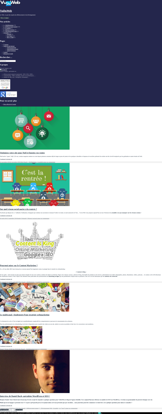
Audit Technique (11, 50)
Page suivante (19, 410)
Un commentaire (44, 282)
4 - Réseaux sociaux (31, 218)
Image (1, 349)
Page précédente (4, 410)
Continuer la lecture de (6, 159)
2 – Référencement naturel (10, 26)
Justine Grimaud (21, 218)
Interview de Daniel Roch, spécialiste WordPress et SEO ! (25, 396)
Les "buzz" (10, 36)
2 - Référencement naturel (32, 408)
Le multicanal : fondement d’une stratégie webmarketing (24, 315)
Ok (99, 413)
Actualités (6, 33)
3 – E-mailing (7, 28)
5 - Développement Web (45, 408)
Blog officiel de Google (9, 104)
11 (14, 410)
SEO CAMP (10, 37)
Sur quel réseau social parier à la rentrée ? (18, 209)
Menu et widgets (5, 18)
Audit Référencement (12, 49)
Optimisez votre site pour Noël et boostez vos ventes (22, 153)
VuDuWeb (6, 10)
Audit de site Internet (9, 46)
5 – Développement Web (10, 31)
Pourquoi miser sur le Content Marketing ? (19, 265)
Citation (2, 408)
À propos (5, 44)
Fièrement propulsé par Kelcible (8, 411)
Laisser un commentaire (49, 162)
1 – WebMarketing (8, 25)
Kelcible (9, 34)
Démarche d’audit (8, 53)
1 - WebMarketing (32, 162)
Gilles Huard (23, 162)
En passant (3, 282)
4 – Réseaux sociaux (8, 30)
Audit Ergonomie (11, 47)
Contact (5, 52)
